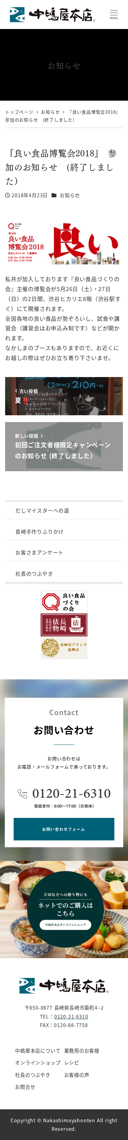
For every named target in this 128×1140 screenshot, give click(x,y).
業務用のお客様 (82, 1050)
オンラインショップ (37, 1062)
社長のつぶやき (34, 573)
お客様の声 (76, 1074)
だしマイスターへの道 (42, 510)
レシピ (71, 1062)
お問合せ (25, 1086)
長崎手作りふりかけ (39, 531)
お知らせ (70, 195)
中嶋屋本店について (37, 1050)
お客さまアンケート (39, 552)
